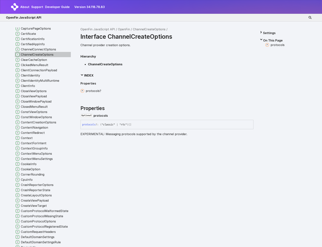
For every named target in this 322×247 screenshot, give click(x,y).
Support (37, 7)
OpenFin (124, 29)
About (24, 7)
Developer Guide (57, 7)
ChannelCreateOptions (149, 29)
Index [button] (88, 75)
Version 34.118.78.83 (89, 7)
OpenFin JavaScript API (23, 17)
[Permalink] (110, 115)
